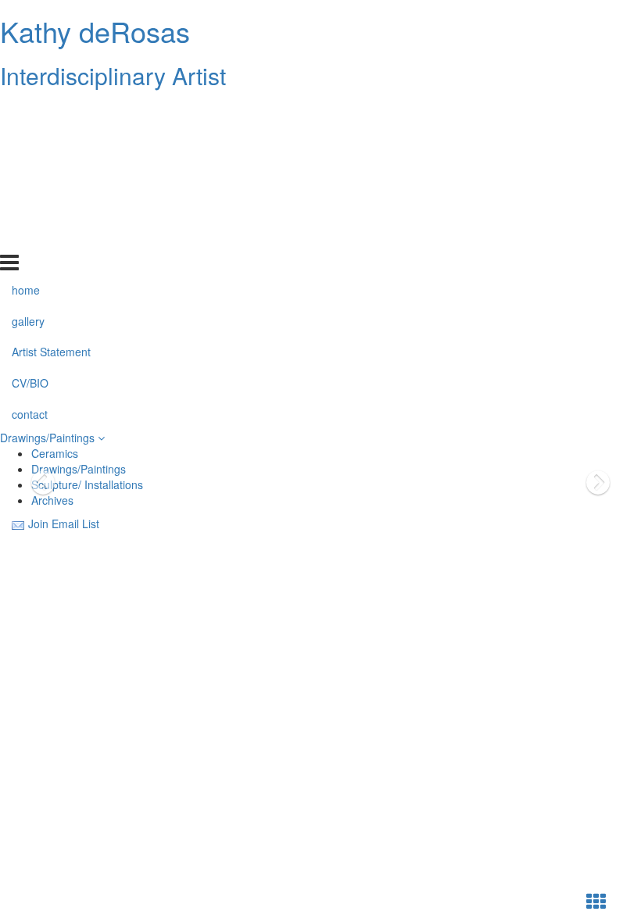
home (26, 112)
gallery (28, 143)
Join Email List (63, 523)
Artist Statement (51, 174)
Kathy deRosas (95, 31)
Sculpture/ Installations (87, 484)
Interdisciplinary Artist (113, 75)
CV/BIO (30, 205)
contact (30, 237)
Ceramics (54, 453)
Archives (52, 500)
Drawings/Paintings (49, 437)
